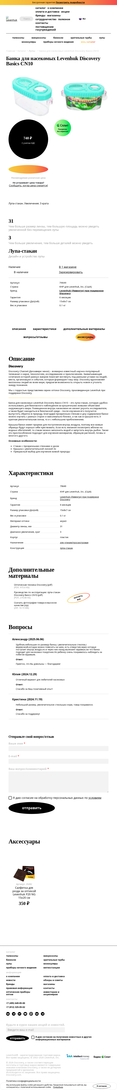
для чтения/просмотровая (74, 542)
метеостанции (51, 967)
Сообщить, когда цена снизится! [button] (28, 185)
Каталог (22, 50)
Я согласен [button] (102, 1086)
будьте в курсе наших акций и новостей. (35, 1024)
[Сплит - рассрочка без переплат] (62, 127)
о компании (55, 8)
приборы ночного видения (58, 42)
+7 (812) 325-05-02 (15, 1007)
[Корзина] (104, 19)
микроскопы (39, 38)
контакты (41, 23)
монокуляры (29, 42)
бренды (40, 15)
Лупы (32, 50)
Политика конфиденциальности (23, 1081)
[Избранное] (95, 18)
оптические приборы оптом (18, 993)
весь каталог (88, 42)
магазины (54, 15)
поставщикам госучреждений (45, 28)
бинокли (58, 38)
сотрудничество (45, 19)
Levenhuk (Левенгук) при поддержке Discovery (81, 292)
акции (65, 11)
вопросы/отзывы (35, 337)
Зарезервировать (71, 272)
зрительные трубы (81, 38)
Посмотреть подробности (70, 2)
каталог (40, 8)
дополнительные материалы (84, 329)
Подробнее (58, 1087)
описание (19, 329)
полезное (64, 19)
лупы (102, 38)
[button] (91, 18)
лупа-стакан (66, 548)
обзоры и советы (53, 980)
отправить (17, 1038)
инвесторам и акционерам (51, 993)
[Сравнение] (100, 18)
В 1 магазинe (67, 267)
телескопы (18, 38)
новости (10, 980)
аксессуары (85, 337)
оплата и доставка (47, 11)
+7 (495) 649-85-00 (15, 1003)
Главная (10, 50)
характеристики (44, 329)
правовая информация (19, 988)
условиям (95, 798)
